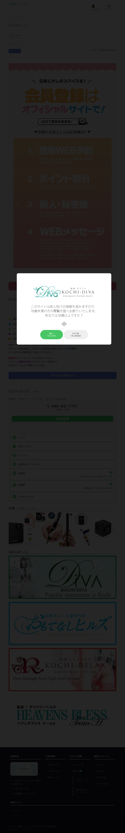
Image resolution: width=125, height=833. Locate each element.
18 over (51, 334)
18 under (76, 334)
